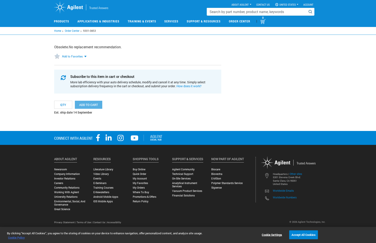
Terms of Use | (85, 222)
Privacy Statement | (65, 222)
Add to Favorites (72, 56)
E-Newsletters (101, 192)
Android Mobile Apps (105, 196)
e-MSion (216, 178)
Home (57, 30)
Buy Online (139, 169)
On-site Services (181, 178)
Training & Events (142, 21)
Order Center (239, 21)
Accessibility (114, 222)
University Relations (65, 196)
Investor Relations (64, 178)
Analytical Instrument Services (184, 184)
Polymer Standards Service (227, 183)
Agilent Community (183, 169)
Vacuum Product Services (187, 191)
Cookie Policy (16, 238)
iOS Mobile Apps (103, 201)
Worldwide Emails (283, 190)
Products (61, 21)
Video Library (101, 174)
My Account (140, 178)
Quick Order (139, 174)
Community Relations (66, 187)
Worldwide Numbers (285, 197)
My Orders (139, 187)
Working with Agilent (66, 192)
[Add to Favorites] (57, 56)
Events (97, 178)
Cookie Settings (272, 234)
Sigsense (216, 187)
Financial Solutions (183, 195)
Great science (62, 209)
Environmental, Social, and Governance (69, 203)
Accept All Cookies (303, 234)
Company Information (67, 174)
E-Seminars (99, 183)
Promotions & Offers (144, 196)
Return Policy (140, 201)
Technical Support (182, 174)
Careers (58, 183)
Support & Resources (204, 21)
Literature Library (103, 169)
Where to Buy (141, 192)
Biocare (215, 169)
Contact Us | (100, 222)
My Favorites (140, 183)
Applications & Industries (98, 21)
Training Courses (103, 187)
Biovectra (216, 174)
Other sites (296, 174)
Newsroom (60, 169)
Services (171, 21)
